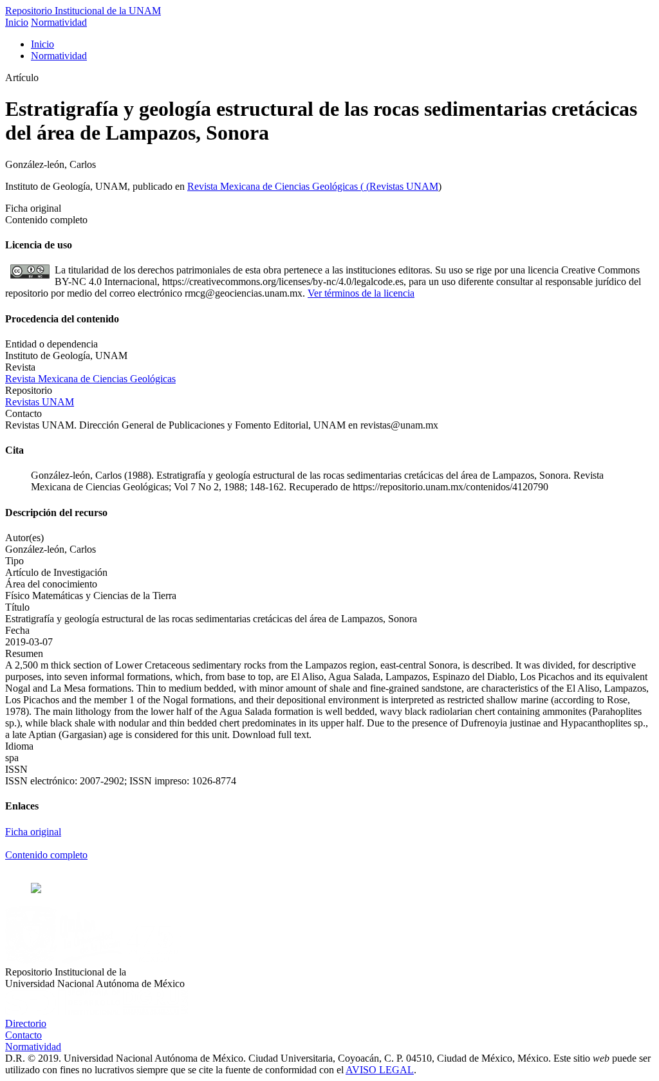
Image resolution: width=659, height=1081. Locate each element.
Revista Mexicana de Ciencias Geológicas (273, 186)
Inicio (16, 22)
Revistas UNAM (403, 186)
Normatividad (59, 22)
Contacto (23, 1035)
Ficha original (33, 831)
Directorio (25, 1023)
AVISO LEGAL (380, 1069)
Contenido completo (46, 854)
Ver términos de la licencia (361, 293)
